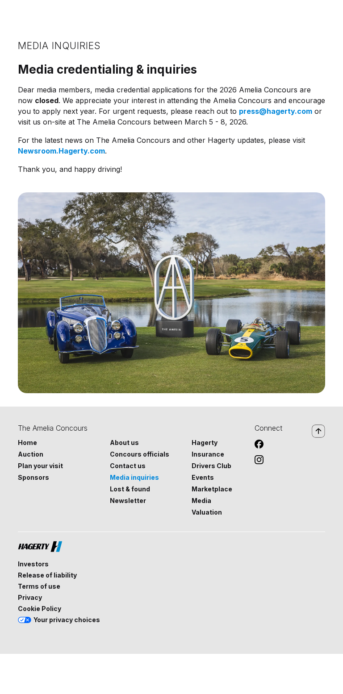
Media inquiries (134, 477)
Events (203, 477)
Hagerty (205, 443)
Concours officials (139, 454)
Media (201, 501)
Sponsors (33, 477)
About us (124, 443)
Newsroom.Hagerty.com (61, 150)
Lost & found (130, 489)
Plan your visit (40, 466)
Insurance (208, 454)
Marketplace (212, 489)
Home (27, 443)
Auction (30, 454)
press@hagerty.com (275, 111)
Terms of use (39, 586)
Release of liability (47, 575)
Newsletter (128, 501)
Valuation (207, 512)
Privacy (30, 597)
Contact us (128, 466)
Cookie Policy (39, 609)
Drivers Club (211, 466)
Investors (33, 564)
